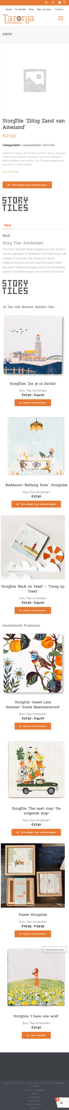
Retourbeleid (35, 1101)
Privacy (34, 1093)
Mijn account (44, 9)
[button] (36, 504)
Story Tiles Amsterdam (33, 390)
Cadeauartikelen (31, 145)
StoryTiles (49, 145)
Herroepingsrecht (35, 1104)
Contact (59, 9)
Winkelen (17, 41)
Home (9, 9)
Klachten (34, 1108)
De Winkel (20, 9)
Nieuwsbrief (34, 1097)
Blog (31, 9)
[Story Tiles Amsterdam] (15, 203)
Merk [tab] (8, 225)
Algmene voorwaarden (34, 1090)
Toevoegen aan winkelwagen (29, 185)
